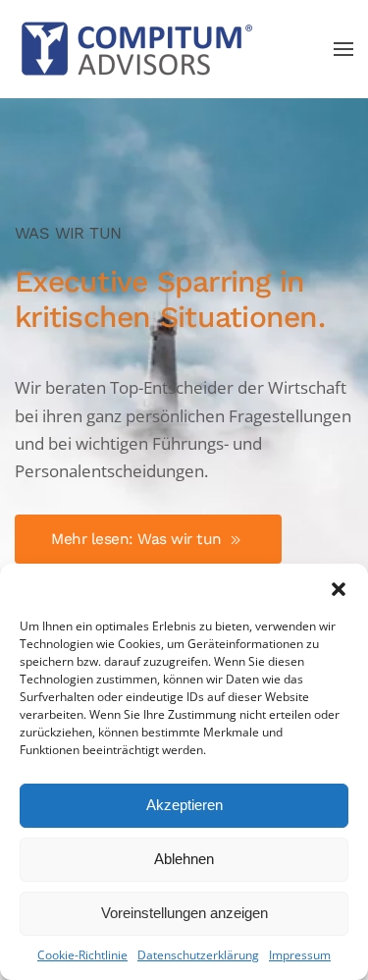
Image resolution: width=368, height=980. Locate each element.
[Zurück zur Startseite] (137, 49)
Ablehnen (184, 858)
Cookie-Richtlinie (82, 955)
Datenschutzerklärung (198, 955)
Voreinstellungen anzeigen (184, 912)
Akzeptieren (184, 804)
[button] (338, 588)
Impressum (300, 955)
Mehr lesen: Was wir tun (138, 539)
